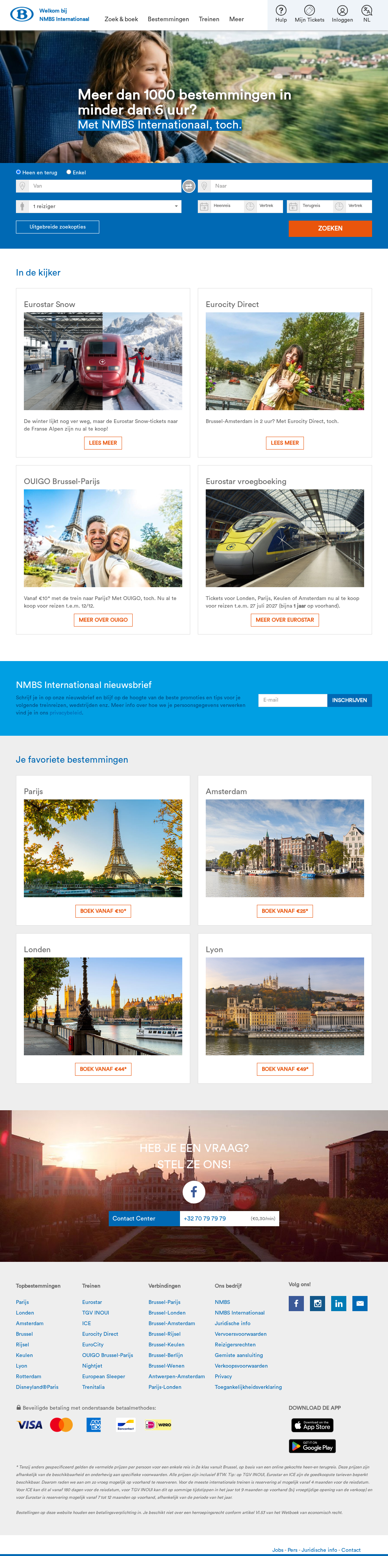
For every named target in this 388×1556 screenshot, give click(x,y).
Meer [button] (236, 19)
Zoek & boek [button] (121, 19)
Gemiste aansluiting (239, 1355)
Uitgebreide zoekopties (58, 227)
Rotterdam (28, 1376)
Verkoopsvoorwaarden (241, 1366)
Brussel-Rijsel (165, 1334)
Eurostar (92, 1302)
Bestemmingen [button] (168, 19)
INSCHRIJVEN (349, 700)
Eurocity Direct (100, 1334)
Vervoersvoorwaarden (241, 1334)
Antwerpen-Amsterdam (177, 1376)
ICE (86, 1323)
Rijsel (22, 1345)
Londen (25, 1313)
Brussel (24, 1334)
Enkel (78, 173)
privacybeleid (66, 713)
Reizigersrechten (235, 1345)
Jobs (278, 1550)
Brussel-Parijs (164, 1302)
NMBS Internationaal (240, 1313)
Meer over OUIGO (103, 620)
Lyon (21, 1366)
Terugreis (311, 206)
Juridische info (232, 1323)
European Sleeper (103, 1376)
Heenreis (222, 206)
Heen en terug (39, 173)
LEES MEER (103, 443)
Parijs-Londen (165, 1387)
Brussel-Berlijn (166, 1355)
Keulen (24, 1355)
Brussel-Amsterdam (172, 1323)
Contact (351, 1550)
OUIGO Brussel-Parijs (107, 1355)
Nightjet (92, 1366)
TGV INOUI (95, 1313)
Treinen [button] (209, 19)
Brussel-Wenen (167, 1366)
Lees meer (285, 443)
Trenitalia (93, 1387)
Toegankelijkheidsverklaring (248, 1387)
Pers (293, 1550)
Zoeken (330, 229)
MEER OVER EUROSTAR (285, 620)
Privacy (223, 1376)
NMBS (222, 1302)
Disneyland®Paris (37, 1387)
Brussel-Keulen (167, 1345)
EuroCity (92, 1345)
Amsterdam (30, 1323)
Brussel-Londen (167, 1313)
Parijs (22, 1302)
